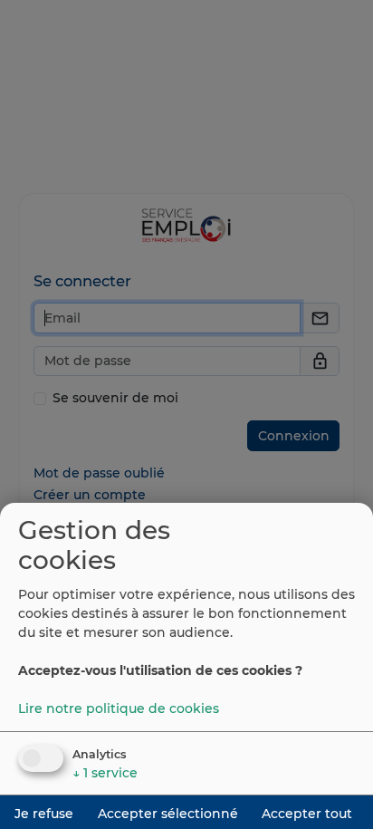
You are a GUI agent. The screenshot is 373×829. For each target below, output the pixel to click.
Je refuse (43, 813)
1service (105, 773)
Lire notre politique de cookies (118, 708)
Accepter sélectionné (168, 813)
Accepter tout (307, 813)
